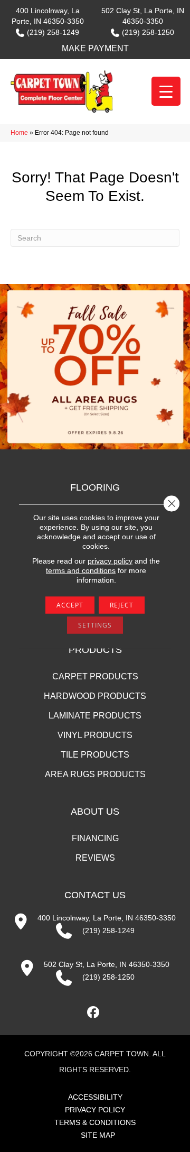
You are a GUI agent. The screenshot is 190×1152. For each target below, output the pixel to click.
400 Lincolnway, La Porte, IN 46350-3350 (106, 918)
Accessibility (95, 1097)
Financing (95, 838)
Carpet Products (95, 676)
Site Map (98, 1135)
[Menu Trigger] (165, 91)
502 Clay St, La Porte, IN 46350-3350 (106, 964)
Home (19, 132)
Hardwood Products (95, 696)
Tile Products (95, 754)
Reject (122, 604)
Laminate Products (95, 715)
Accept (69, 604)
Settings (95, 624)
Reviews (95, 857)
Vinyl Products (95, 735)
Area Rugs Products (95, 774)
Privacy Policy (95, 1109)
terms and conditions (81, 570)
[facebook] (93, 1012)
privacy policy (110, 560)
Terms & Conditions (95, 1122)
